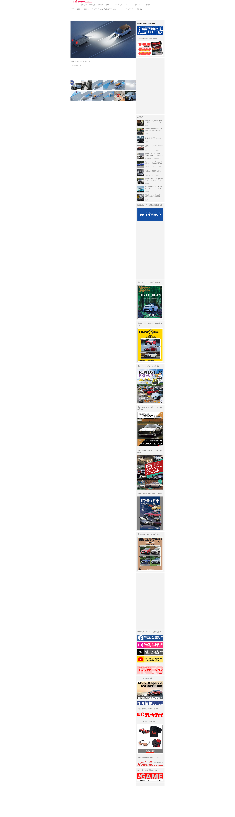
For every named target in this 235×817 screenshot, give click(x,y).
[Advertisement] (117, 15)
